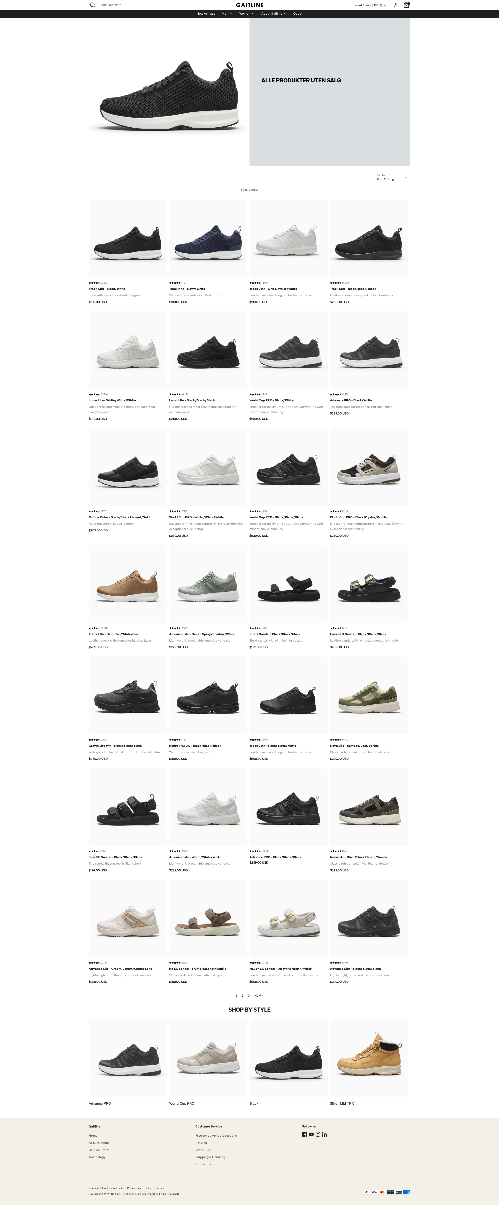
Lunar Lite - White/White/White (112, 400)
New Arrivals (206, 13)
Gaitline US (117, 1194)
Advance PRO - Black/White (351, 400)
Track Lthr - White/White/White (273, 288)
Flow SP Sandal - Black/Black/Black (115, 857)
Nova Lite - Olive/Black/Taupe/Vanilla (358, 857)
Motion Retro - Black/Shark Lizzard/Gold (119, 517)
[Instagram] (318, 1134)
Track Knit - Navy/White (187, 288)
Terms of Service (155, 1187)
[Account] (396, 5)
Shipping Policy (97, 1187)
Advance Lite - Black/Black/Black (355, 968)
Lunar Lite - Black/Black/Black (192, 400)
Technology (97, 1157)
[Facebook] (304, 1134)
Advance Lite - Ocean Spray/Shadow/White (202, 634)
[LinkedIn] (324, 1134)
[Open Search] (92, 5)
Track (254, 1103)
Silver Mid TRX (342, 1103)
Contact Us (203, 1164)
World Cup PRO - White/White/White (196, 517)
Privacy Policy (135, 1187)
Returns (201, 1143)
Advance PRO (100, 1103)
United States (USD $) (367, 5)
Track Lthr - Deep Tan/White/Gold (114, 634)
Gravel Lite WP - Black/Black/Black (115, 745)
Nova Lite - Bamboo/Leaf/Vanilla (354, 745)
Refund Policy (116, 1187)
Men (225, 13)
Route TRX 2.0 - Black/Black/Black (195, 745)
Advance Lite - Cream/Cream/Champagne (120, 968)
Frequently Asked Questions (216, 1135)
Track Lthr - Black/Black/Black (353, 288)
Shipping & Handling (210, 1157)
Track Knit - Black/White (107, 288)
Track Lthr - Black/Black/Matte (273, 745)
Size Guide (203, 1150)
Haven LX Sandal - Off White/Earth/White (281, 968)
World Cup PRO (182, 1103)
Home (93, 1135)
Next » (258, 995)
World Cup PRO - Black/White (272, 400)
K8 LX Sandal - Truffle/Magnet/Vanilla (197, 968)
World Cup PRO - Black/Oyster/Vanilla (358, 517)
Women (245, 13)
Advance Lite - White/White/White (195, 857)
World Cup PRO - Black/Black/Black (276, 517)
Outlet (297, 13)
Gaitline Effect (99, 1150)
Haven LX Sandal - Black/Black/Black (358, 634)
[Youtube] (311, 1134)
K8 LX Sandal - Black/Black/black (275, 634)
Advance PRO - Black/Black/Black (275, 857)
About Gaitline (272, 13)
